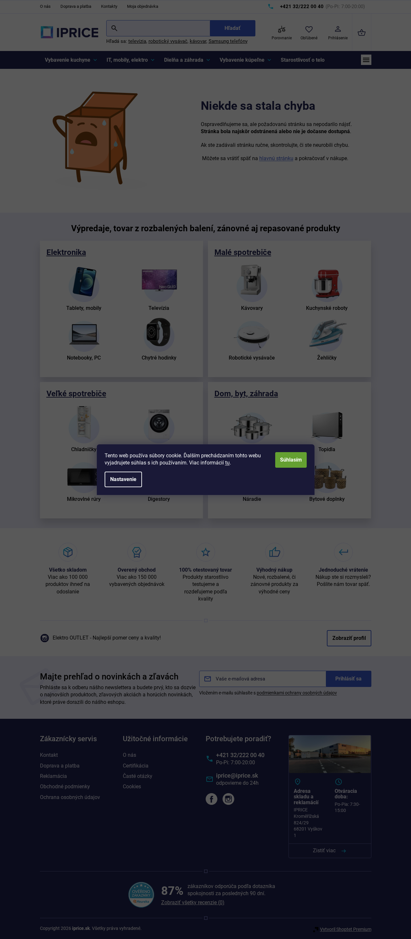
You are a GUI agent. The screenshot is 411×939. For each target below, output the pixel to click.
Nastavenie (123, 479)
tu (227, 463)
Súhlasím (291, 460)
